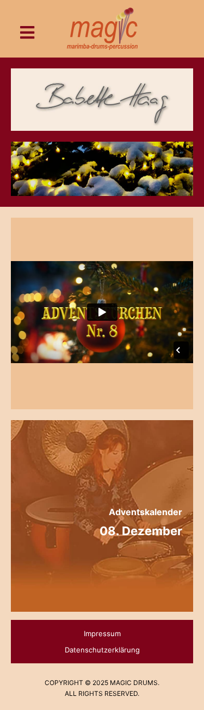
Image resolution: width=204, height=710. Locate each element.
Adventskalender (145, 511)
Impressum (102, 633)
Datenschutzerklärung (102, 649)
